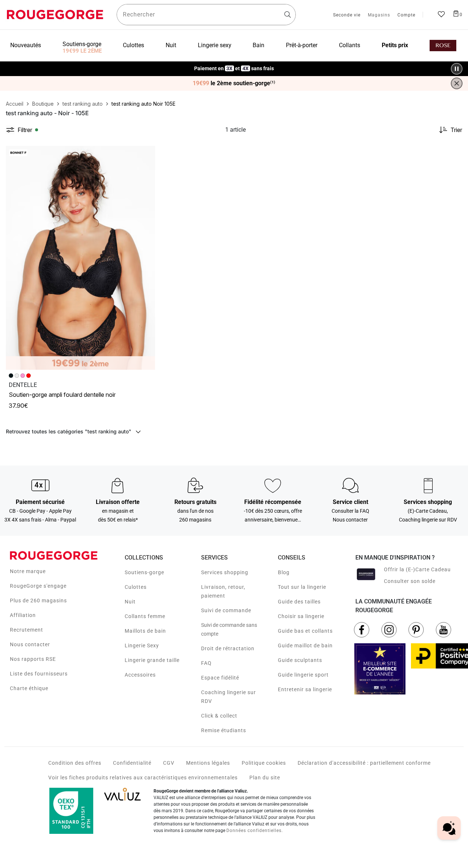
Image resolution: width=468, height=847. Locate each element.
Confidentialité (132, 763)
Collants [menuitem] (349, 45)
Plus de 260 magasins (38, 600)
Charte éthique (29, 688)
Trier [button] (456, 130)
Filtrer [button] (25, 130)
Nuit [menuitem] (171, 45)
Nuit (130, 602)
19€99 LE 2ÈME (82, 51)
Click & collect (219, 716)
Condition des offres (74, 763)
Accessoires (140, 675)
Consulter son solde (409, 581)
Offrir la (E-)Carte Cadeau (417, 569)
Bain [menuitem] (258, 45)
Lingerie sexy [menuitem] (214, 45)
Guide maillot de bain (305, 645)
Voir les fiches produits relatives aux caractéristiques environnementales (143, 777)
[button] (146, 155)
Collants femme (145, 616)
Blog (284, 572)
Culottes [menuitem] (133, 45)
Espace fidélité (220, 678)
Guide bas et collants (305, 631)
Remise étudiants (223, 730)
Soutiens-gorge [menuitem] (82, 44)
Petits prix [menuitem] (395, 45)
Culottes (136, 587)
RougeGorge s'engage (38, 586)
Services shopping (224, 572)
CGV (168, 763)
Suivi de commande (226, 610)
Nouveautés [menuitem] (25, 45)
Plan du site (264, 777)
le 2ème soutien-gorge (234, 83)
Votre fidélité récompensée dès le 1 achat (234, 65)
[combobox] (206, 14)
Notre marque (28, 571)
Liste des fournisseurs (39, 674)
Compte (406, 15)
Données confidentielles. (254, 830)
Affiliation (23, 615)
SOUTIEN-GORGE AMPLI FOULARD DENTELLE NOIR (62, 394)
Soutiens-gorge (144, 572)
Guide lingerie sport (303, 675)
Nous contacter (30, 644)
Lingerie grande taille (152, 660)
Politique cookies (264, 763)
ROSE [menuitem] (442, 45)
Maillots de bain (145, 631)
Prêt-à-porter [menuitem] (301, 45)
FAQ (206, 663)
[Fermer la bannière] (457, 83)
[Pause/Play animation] (457, 69)
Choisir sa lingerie (301, 616)
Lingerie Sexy (142, 645)
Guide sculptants (300, 660)
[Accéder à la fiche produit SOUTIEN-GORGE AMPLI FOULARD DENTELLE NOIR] (80, 258)
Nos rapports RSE (33, 659)
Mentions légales (208, 763)
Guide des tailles (299, 602)
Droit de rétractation (227, 648)
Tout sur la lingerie (302, 587)
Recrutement (26, 630)
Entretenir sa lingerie (305, 689)
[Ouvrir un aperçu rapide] (146, 155)
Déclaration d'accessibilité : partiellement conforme (364, 763)
